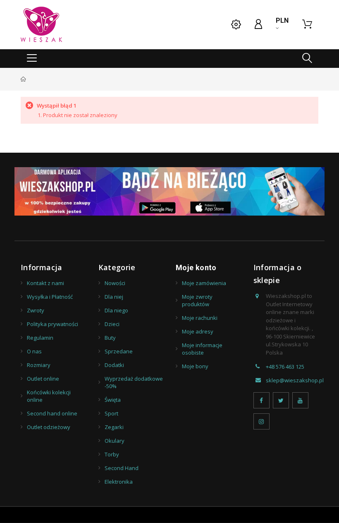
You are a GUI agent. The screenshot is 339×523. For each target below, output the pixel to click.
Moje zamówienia (204, 283)
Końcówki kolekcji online (49, 396)
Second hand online (52, 413)
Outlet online (43, 378)
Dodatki (114, 365)
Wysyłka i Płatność (50, 296)
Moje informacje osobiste (202, 348)
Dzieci (112, 324)
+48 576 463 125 (285, 366)
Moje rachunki (199, 317)
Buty (110, 337)
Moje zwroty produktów (197, 300)
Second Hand (121, 468)
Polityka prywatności (52, 324)
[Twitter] (281, 400)
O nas (34, 351)
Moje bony (195, 366)
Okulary (114, 440)
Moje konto (196, 267)
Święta (113, 399)
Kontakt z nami (45, 283)
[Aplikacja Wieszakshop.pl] (169, 191)
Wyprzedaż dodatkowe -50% (134, 382)
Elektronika (119, 481)
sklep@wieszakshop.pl (295, 380)
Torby (112, 454)
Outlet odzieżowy (48, 427)
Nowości (115, 283)
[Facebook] (261, 400)
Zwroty (35, 310)
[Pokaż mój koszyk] (307, 24)
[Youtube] (300, 400)
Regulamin (40, 337)
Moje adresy (197, 331)
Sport (111, 413)
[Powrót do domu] (23, 79)
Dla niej (114, 296)
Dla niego (116, 310)
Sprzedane (119, 351)
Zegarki (114, 427)
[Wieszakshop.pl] (41, 24)
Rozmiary (38, 365)
